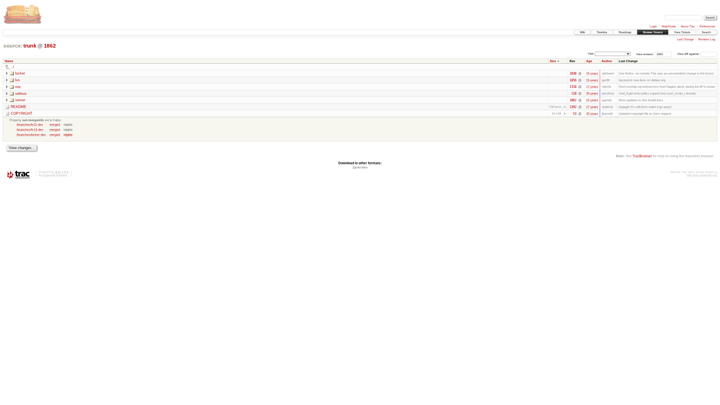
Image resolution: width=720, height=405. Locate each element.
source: (12, 46)
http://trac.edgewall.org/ (702, 175)
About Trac (688, 26)
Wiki (582, 32)
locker (20, 73)
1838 (573, 73)
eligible (68, 134)
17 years (592, 86)
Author (607, 61)
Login (653, 26)
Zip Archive (360, 167)
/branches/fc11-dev (30, 124)
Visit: (591, 53)
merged (55, 124)
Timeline (602, 32)
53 (574, 114)
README (18, 107)
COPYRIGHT (21, 113)
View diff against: (688, 53)
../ (12, 67)
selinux (21, 93)
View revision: (645, 53)
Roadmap (625, 32)
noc (18, 87)
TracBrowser (642, 156)
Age (589, 61)
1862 (50, 46)
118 (573, 93)
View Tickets (682, 32)
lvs (17, 80)
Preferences (707, 26)
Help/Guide (669, 26)
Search (706, 32)
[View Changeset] (579, 73)
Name (9, 61)
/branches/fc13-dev (30, 129)
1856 (573, 80)
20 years (592, 93)
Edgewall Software (55, 175)
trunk (29, 46)
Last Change (685, 39)
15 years (592, 73)
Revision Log (706, 39)
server (20, 100)
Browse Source (653, 32)
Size (553, 61)
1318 (573, 87)
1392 (573, 107)
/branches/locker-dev (31, 134)
